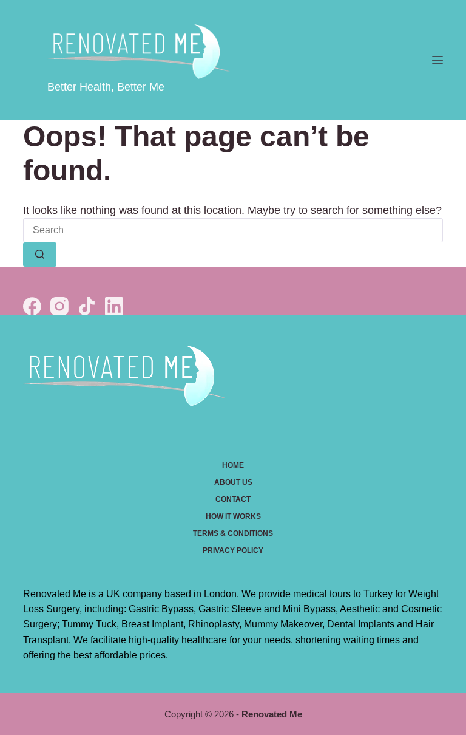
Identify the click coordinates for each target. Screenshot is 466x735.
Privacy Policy (233, 550)
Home (233, 465)
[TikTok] (87, 306)
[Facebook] (32, 306)
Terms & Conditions (233, 533)
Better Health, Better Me (105, 87)
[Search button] (39, 254)
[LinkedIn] (114, 306)
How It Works (233, 516)
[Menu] (437, 60)
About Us (233, 482)
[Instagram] (59, 306)
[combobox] (232, 230)
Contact (233, 499)
